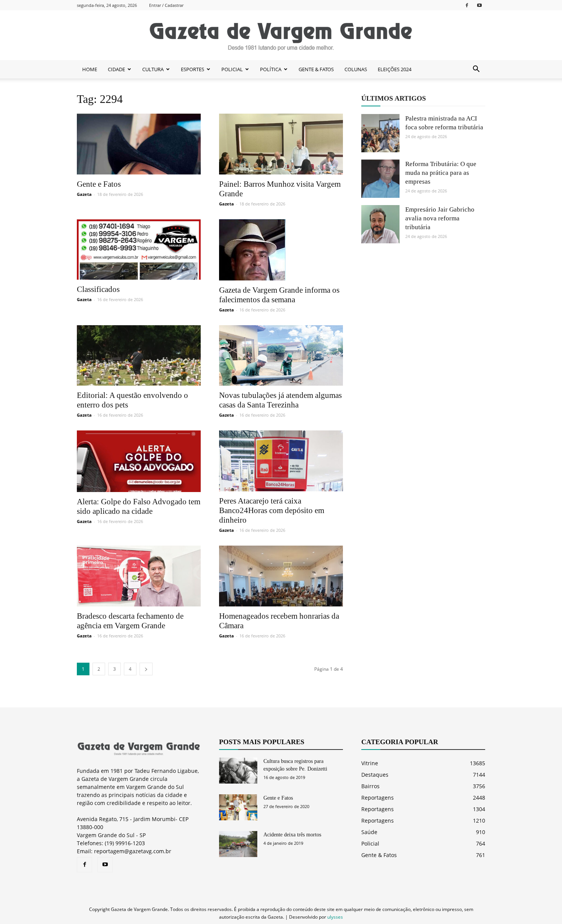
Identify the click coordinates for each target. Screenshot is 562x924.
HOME (89, 69)
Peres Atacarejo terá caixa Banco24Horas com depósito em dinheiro (271, 510)
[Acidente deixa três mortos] (238, 844)
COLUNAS (355, 69)
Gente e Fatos (99, 184)
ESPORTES (192, 69)
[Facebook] (467, 5)
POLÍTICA (270, 69)
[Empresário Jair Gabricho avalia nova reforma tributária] (380, 224)
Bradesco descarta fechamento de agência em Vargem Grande (130, 620)
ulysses (335, 917)
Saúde (369, 832)
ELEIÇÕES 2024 (394, 69)
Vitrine (369, 763)
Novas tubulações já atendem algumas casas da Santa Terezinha (280, 400)
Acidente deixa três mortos (292, 835)
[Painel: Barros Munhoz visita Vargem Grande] (281, 144)
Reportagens (377, 797)
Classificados (98, 289)
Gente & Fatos (379, 855)
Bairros (370, 786)
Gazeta (84, 194)
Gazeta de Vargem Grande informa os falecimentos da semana (279, 294)
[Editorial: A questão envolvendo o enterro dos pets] (139, 355)
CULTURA (153, 69)
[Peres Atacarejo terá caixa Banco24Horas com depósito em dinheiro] (281, 460)
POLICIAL (232, 69)
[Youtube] (479, 5)
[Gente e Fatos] (139, 144)
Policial (370, 843)
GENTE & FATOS (316, 69)
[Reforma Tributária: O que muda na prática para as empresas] (380, 179)
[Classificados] (139, 249)
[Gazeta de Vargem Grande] (281, 35)
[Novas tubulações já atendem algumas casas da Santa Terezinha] (281, 355)
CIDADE (116, 69)
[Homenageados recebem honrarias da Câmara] (281, 576)
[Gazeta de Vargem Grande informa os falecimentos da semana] (281, 249)
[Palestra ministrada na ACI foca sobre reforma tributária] (380, 133)
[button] (476, 69)
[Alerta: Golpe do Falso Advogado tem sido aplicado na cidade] (139, 461)
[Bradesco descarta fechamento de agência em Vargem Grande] (139, 576)
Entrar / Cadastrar (166, 5)
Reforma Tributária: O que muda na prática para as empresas (440, 172)
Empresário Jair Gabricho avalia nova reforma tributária (439, 218)
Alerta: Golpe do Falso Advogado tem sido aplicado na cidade (138, 506)
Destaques (374, 774)
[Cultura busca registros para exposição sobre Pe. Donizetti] (238, 771)
